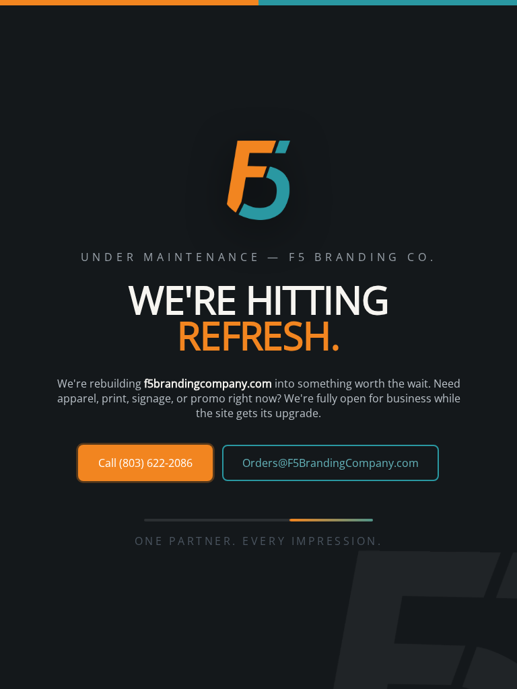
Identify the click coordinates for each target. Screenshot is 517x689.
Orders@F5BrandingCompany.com (330, 463)
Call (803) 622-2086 (145, 463)
